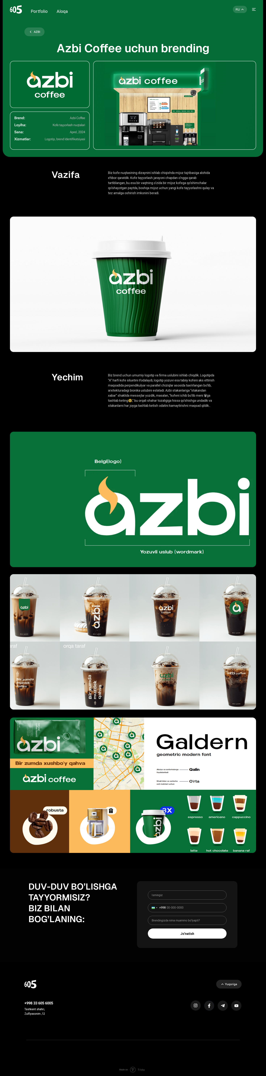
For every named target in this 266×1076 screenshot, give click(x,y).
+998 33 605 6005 (38, 1003)
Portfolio (39, 11)
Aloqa (62, 11)
